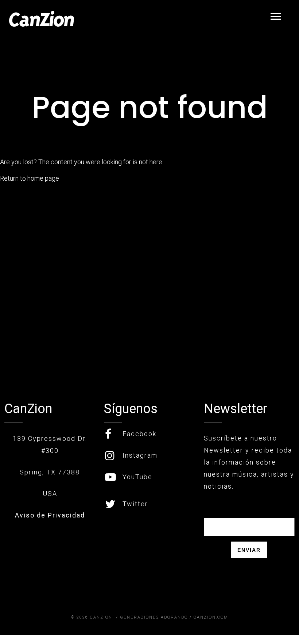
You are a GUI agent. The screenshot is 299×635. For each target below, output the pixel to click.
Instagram (140, 455)
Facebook (139, 434)
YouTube (137, 477)
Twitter (135, 504)
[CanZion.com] (41, 19)
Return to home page (29, 178)
